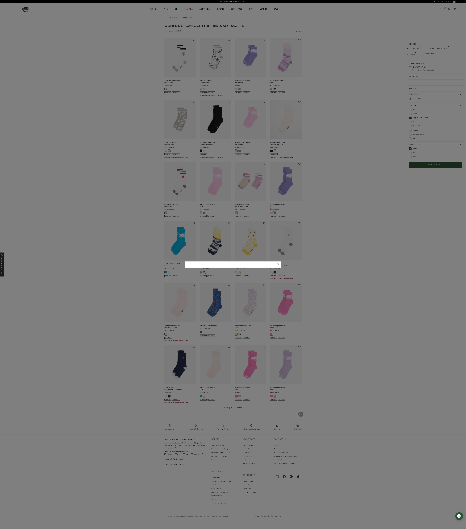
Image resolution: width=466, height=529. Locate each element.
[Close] (278, 264)
